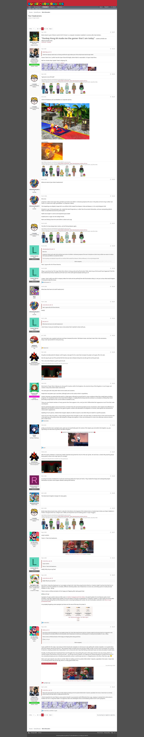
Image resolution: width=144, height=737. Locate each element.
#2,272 (113, 558)
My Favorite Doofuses (75, 617)
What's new (37, 8)
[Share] (110, 32)
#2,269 (113, 493)
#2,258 (113, 246)
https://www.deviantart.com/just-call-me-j (78, 80)
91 (42, 28)
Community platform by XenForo (68, 735)
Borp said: (45, 321)
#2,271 (113, 532)
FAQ (33, 8)
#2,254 (113, 96)
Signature (62, 63)
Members (59, 7)
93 (47, 28)
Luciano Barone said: (47, 305)
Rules (30, 8)
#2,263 (113, 335)
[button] (64, 7)
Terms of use (100, 732)
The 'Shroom (37, 7)
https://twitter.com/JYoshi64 (63, 80)
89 (37, 28)
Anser (30, 18)
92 (44, 28)
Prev (31, 28)
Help (112, 732)
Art (81, 617)
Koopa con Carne (34, 45)
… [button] (35, 28)
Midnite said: (45, 630)
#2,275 (113, 687)
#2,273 (113, 575)
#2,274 (113, 626)
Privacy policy (107, 732)
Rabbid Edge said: (46, 52)
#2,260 (113, 286)
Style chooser (29, 733)
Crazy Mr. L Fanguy (35, 590)
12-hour (39, 732)
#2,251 (113, 32)
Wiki (29, 7)
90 (40, 28)
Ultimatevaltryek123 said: (48, 249)
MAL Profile (85, 617)
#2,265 (113, 383)
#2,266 (113, 425)
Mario (36, 66)
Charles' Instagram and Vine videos (76, 597)
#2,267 (113, 452)
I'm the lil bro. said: (46, 561)
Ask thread (43, 42)
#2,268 (113, 476)
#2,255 (113, 179)
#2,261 (113, 301)
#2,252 (113, 48)
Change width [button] (34, 732)
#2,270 (113, 508)
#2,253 (113, 74)
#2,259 (113, 268)
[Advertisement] (72, 22)
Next (50, 28)
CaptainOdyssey (34, 399)
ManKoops (36, 438)
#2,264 (113, 352)
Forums (45, 7)
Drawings (49, 42)
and (47, 379)
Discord (52, 7)
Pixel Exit (86, 735)
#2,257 (113, 223)
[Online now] (34, 360)
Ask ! (69, 617)
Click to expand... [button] (78, 261)
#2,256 (113, 196)
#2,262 (113, 318)
